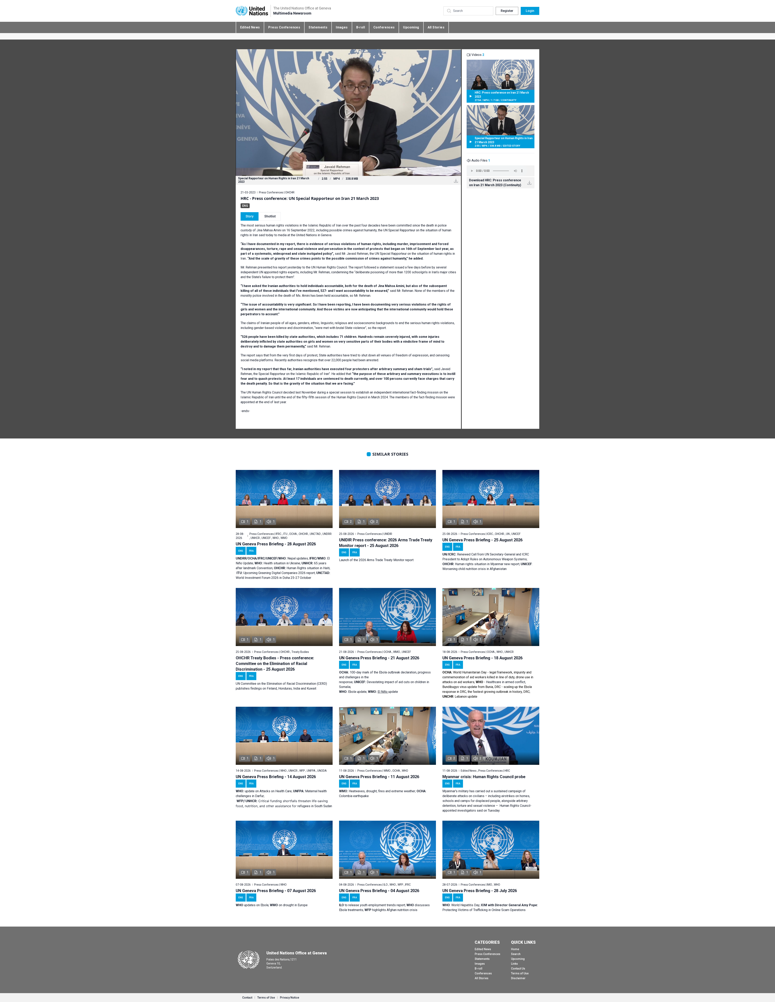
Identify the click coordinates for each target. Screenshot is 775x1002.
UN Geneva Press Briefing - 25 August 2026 (482, 540)
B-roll (360, 27)
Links (514, 963)
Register (507, 11)
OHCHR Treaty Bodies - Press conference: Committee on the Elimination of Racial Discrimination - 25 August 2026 (275, 663)
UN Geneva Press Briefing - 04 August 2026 (379, 890)
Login (530, 11)
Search (516, 954)
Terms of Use (520, 973)
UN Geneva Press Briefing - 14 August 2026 (276, 776)
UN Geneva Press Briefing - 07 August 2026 (276, 890)
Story (249, 216)
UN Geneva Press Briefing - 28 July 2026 (479, 890)
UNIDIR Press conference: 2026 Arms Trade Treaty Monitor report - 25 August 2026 (385, 543)
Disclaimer (518, 978)
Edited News (250, 27)
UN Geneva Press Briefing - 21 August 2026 (379, 657)
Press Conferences (284, 27)
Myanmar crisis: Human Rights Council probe (483, 776)
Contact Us (518, 968)
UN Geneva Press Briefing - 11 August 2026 (379, 776)
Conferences (384, 27)
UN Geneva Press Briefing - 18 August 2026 (482, 657)
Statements (318, 27)
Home (515, 949)
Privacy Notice (289, 997)
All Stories (436, 27)
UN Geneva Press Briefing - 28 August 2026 (276, 544)
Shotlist (270, 216)
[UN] (252, 11)
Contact (247, 997)
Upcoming (411, 27)
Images (342, 27)
